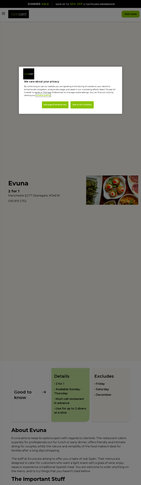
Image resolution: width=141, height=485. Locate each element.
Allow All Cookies (82, 104)
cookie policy (43, 95)
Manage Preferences (55, 104)
